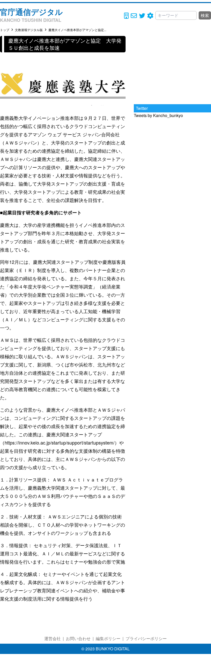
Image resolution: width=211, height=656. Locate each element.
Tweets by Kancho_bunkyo (158, 115)
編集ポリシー (108, 638)
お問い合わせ (78, 638)
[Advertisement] (172, 68)
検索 (205, 15)
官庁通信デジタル (31, 11)
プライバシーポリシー (146, 638)
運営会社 (52, 638)
